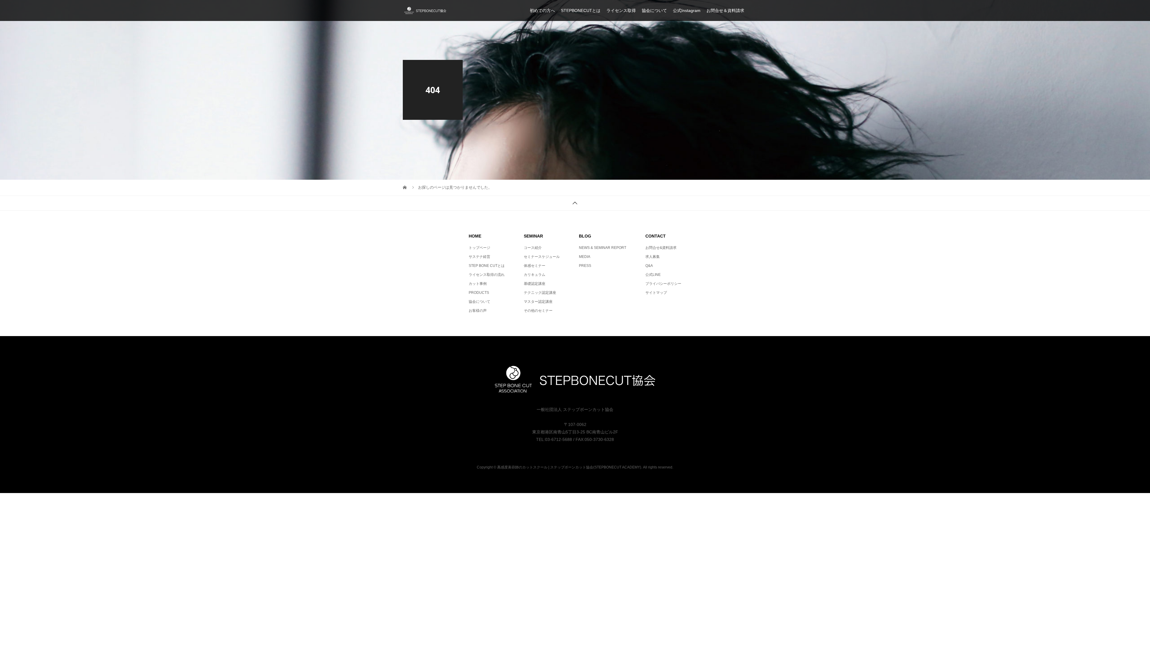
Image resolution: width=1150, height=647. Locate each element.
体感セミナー (534, 266)
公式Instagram (686, 10)
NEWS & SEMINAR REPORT (602, 248)
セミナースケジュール (542, 257)
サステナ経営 (479, 257)
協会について (654, 10)
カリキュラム (534, 275)
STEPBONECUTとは (580, 10)
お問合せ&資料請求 (661, 248)
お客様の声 (478, 311)
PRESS (585, 266)
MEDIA (584, 257)
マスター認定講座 (538, 302)
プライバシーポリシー (663, 284)
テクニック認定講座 (540, 293)
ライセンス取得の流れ (487, 275)
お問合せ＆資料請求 (725, 10)
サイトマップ (656, 293)
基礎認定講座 (534, 284)
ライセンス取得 (621, 10)
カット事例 (478, 284)
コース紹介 (533, 248)
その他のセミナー (538, 311)
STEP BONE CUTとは (487, 266)
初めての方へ (542, 10)
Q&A (649, 266)
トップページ (479, 248)
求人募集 (652, 257)
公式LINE (653, 275)
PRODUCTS (479, 293)
